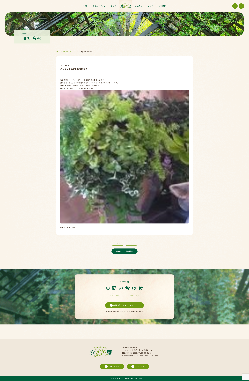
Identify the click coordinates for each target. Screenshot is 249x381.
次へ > (131, 243)
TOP (85, 6)
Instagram (139, 366)
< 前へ (117, 243)
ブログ (150, 6)
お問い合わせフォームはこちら (126, 305)
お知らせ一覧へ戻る (124, 251)
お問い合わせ (113, 366)
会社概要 (162, 6)
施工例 (113, 6)
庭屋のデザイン (98, 6)
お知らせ (138, 6)
